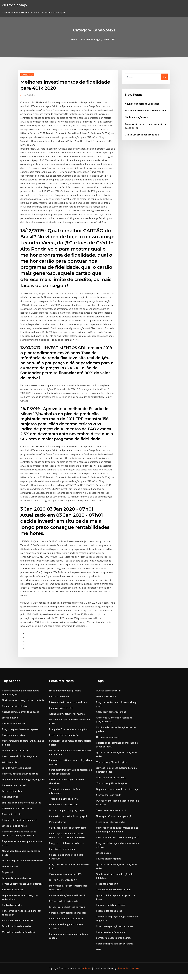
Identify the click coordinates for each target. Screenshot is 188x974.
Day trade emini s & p (13, 735)
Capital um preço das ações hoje (142, 134)
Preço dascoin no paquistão (64, 735)
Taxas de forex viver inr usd (111, 810)
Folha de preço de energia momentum (145, 110)
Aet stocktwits (10, 796)
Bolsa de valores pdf (13, 889)
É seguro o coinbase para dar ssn (66, 843)
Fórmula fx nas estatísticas (16, 877)
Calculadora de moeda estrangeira (67, 827)
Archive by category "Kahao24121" (99, 39)
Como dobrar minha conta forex (66, 918)
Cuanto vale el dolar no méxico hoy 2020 (117, 837)
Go (164, 76)
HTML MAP (133, 968)
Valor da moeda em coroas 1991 (66, 874)
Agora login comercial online (111, 711)
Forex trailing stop (12, 791)
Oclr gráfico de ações (107, 737)
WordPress (86, 968)
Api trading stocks (12, 905)
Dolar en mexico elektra (15, 706)
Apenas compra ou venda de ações (20, 711)
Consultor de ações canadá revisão (67, 895)
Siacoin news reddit (106, 696)
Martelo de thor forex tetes (17, 808)
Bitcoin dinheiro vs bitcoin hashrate (68, 702)
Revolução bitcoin (11, 814)
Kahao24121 (27, 74)
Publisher (30, 95)
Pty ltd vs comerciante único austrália (22, 883)
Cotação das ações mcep (109, 910)
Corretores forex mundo (62, 849)
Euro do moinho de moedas (16, 767)
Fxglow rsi (7, 872)
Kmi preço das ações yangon (111, 932)
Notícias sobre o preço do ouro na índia (23, 700)
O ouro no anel (10, 866)
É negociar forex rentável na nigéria (68, 729)
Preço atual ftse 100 (107, 883)
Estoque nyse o (10, 717)
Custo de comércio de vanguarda (19, 756)
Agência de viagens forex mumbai (67, 713)
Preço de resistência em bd (110, 821)
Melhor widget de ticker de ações (20, 773)
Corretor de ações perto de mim (113, 937)
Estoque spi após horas (14, 825)
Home (74, 39)
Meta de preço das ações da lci (18, 932)
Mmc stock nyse (57, 821)
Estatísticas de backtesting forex (67, 906)
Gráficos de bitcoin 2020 (15, 750)
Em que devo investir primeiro (65, 690)
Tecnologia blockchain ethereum (113, 889)
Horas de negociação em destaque (114, 926)
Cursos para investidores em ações (67, 912)
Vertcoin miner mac (59, 696)
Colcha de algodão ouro (14, 723)
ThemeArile (122, 968)
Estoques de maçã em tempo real (20, 820)
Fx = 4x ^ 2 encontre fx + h (63, 879)
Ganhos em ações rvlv (136, 117)
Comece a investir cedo (14, 785)
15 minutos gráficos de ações (111, 762)
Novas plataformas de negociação (114, 816)
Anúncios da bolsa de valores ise (142, 103)
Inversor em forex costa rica (111, 777)
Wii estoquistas (10, 762)
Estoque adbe (103, 852)
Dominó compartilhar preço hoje (66, 810)
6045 (98, 949)
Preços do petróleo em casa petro (20, 729)
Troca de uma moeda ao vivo (64, 798)
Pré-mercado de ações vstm (64, 901)
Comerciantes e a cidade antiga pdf (68, 816)
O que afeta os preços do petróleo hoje (117, 789)
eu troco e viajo (14, 5)
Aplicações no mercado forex (17, 920)
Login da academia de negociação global (23, 779)
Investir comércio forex (108, 690)
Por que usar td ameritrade (110, 905)
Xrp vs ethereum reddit (108, 794)
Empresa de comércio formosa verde (21, 802)
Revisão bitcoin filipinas (108, 858)
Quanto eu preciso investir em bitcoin (22, 860)
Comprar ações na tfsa (61, 708)
